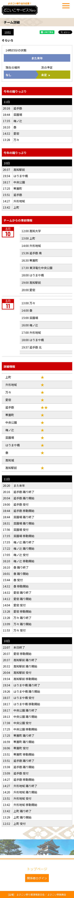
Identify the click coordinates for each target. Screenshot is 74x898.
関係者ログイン (37, 878)
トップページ (37, 868)
